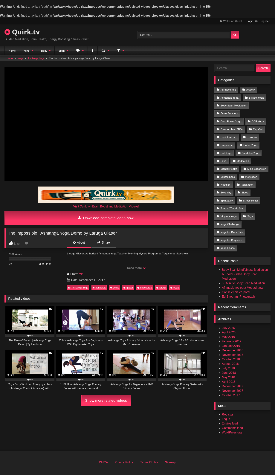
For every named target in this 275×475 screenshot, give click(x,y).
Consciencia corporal (236, 292)
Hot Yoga (226, 153)
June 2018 (229, 372)
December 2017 (232, 386)
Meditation (243, 160)
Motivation (251, 176)
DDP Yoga (258, 121)
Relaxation (247, 184)
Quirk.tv (25, 31)
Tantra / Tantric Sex (232, 208)
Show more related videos (106, 400)
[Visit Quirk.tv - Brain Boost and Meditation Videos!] (106, 195)
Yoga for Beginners (232, 240)
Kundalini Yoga (250, 153)
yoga (176, 287)
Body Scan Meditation (233, 105)
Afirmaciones (228, 89)
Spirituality (227, 200)
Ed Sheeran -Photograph (238, 296)
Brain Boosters (229, 113)
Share (105, 242)
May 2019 (228, 336)
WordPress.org (232, 432)
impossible (146, 287)
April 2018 (229, 381)
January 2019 (231, 345)
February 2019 (231, 341)
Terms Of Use (149, 462)
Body (44, 50)
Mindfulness (228, 176)
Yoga (20, 58)
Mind (27, 50)
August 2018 (230, 363)
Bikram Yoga (256, 97)
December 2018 (232, 350)
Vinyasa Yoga (229, 216)
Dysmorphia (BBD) (232, 129)
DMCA (103, 462)
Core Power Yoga (231, 121)
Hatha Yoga (250, 144)
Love (223, 160)
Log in (226, 419)
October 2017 (231, 395)
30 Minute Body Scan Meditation (243, 283)
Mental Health (229, 168)
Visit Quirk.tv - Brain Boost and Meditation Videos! (106, 206)
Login (250, 20)
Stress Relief (250, 200)
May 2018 (228, 377)
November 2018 (232, 354)
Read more (134, 268)
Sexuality (226, 192)
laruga (162, 287)
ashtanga (101, 287)
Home (12, 50)
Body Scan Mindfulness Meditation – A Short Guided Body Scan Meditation (246, 274)
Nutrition (225, 184)
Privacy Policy (124, 462)
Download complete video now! (108, 218)
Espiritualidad (228, 137)
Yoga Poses (228, 247)
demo (116, 287)
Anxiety (250, 89)
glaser (129, 287)
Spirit (62, 50)
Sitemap (170, 462)
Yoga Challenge (230, 224)
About (80, 242)
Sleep (245, 192)
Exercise (252, 137)
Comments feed (232, 428)
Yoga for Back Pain (232, 232)
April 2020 (229, 332)
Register (265, 20)
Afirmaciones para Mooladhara (242, 287)
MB (81, 274)
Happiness (227, 144)
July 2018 (228, 368)
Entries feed (230, 423)
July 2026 (228, 327)
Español (257, 129)
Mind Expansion (256, 168)
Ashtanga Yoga (36, 58)
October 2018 (231, 359)
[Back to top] (263, 464)
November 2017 (232, 390)
